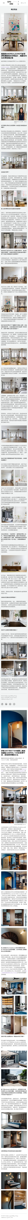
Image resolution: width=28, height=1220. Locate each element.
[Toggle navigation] (4, 3)
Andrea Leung (5, 67)
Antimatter (22, 771)
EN (22, 3)
